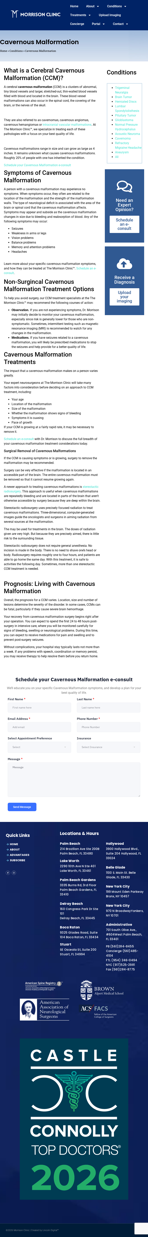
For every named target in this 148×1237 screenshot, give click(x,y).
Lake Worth (69, 861)
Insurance (84, 738)
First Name (16, 699)
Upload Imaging (110, 15)
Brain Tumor (123, 97)
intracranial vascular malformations (67, 124)
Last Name (85, 699)
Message (15, 759)
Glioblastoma (124, 120)
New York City (118, 886)
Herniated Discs (125, 101)
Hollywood (115, 843)
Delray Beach (71, 903)
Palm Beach (70, 843)
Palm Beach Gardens (78, 880)
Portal (96, 24)
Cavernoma (123, 138)
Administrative (119, 924)
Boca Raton (70, 927)
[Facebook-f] (8, 873)
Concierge (77, 24)
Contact (118, 24)
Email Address (19, 719)
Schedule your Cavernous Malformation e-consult (37, 165)
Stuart (65, 944)
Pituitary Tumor (125, 115)
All (117, 157)
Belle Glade (115, 867)
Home (74, 6)
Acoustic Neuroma (127, 134)
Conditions (114, 6)
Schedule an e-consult (19, 439)
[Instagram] (14, 873)
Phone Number (88, 719)
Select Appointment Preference (30, 738)
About (90, 6)
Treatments (78, 15)
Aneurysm (122, 152)
